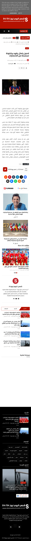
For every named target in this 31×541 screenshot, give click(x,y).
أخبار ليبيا (24, 481)
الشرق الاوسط (13, 451)
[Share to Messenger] (11, 181)
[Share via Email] (7, 181)
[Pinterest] (9, 177)
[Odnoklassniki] (19, 181)
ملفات (25, 461)
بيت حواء (25, 454)
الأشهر (24, 309)
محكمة (21, 457)
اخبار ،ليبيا (11, 447)
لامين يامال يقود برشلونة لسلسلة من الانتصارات (16, 43)
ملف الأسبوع (10, 457)
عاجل (14, 38)
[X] (21, 177)
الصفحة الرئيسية (23, 42)
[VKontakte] (23, 181)
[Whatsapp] (15, 181)
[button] (24, 31)
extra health (24, 447)
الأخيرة (15, 309)
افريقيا (20, 451)
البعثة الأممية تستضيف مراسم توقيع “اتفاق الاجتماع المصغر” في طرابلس (16, 487)
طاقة (9, 454)
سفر (14, 454)
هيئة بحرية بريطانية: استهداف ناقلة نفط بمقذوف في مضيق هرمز (11, 343)
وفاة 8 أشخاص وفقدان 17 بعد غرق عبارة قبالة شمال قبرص (12, 333)
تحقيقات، (19, 454)
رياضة (15, 42)
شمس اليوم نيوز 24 (15, 286)
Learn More (13, 13)
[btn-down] (19, 68)
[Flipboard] (8, 188)
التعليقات (6, 309)
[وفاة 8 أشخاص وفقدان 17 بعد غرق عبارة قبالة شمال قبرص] (25, 334)
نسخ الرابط (26, 169)
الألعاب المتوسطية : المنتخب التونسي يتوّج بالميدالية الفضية (11, 313)
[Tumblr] (13, 177)
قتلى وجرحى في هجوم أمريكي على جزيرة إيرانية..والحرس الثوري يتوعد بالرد (11, 323)
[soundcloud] (13, 298)
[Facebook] (25, 177)
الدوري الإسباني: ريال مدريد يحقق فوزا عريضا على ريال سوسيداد (14, 267)
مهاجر (20, 461)
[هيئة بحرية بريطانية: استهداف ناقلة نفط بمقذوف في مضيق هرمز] (25, 343)
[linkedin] (17, 177)
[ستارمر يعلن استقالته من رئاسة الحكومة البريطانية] (17, 38)
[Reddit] (5, 177)
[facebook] (18, 298)
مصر (17, 457)
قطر (5, 454)
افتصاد (25, 451)
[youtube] (15, 298)
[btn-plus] (24, 68)
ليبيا (26, 457)
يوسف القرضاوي (13, 461)
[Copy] (5, 169)
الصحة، (6, 451)
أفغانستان (17, 447)
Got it (20, 13)
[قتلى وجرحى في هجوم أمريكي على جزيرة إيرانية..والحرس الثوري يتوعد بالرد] (25, 324)
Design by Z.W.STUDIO (15, 535)
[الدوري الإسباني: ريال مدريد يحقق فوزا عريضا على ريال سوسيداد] (14, 257)
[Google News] (22, 188)
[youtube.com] (15, 525)
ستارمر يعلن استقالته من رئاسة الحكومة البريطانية (7, 38)
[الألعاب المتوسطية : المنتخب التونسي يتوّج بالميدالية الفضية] (25, 315)
